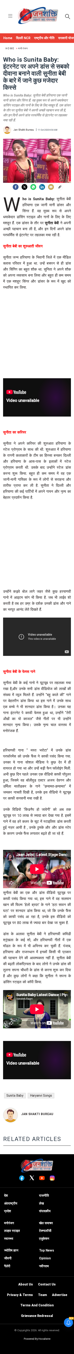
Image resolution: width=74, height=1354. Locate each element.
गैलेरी (7, 1266)
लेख (41, 1203)
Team (42, 1295)
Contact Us (47, 1284)
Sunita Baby (14, 1095)
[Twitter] (24, 187)
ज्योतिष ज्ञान (11, 1250)
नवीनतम (44, 1266)
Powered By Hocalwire (37, 1338)
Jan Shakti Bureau (37, 1114)
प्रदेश (7, 1211)
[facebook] (16, 187)
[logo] (38, 16)
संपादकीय (45, 1211)
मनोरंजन (23, 48)
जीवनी (8, 1258)
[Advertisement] (37, 341)
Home (10, 48)
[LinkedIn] (42, 187)
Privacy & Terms (20, 1295)
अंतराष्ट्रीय (10, 1203)
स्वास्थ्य (8, 1239)
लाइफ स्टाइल (12, 1231)
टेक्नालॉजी (45, 1231)
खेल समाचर (46, 1223)
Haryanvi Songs (41, 1095)
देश (6, 1195)
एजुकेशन (44, 1239)
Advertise (59, 1295)
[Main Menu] (10, 16)
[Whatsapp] (33, 187)
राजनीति (44, 1195)
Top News (46, 1250)
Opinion (45, 1258)
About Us (25, 1284)
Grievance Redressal (37, 1316)
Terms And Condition (37, 1305)
